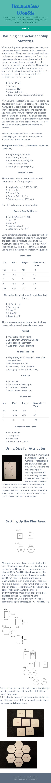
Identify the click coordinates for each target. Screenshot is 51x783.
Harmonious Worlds (25, 9)
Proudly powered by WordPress (25, 777)
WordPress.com (31, 779)
